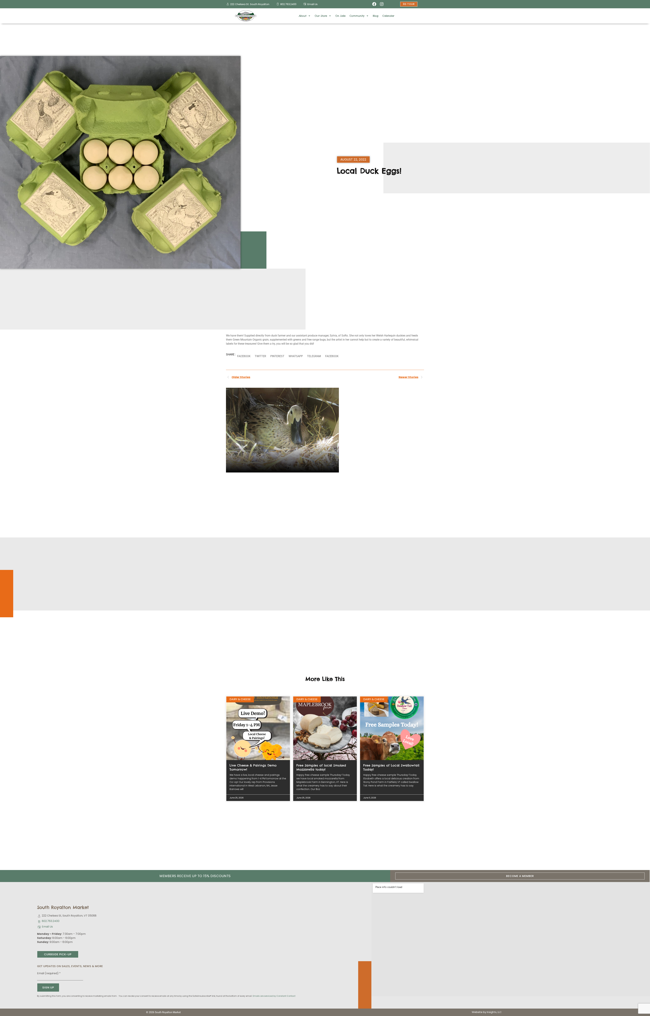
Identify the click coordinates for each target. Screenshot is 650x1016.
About (302, 15)
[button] (244, 356)
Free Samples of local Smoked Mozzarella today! (321, 767)
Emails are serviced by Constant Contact (274, 996)
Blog (375, 15)
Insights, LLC (494, 1012)
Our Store (321, 15)
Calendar (388, 15)
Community (357, 15)
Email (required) (49, 973)
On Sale (340, 15)
